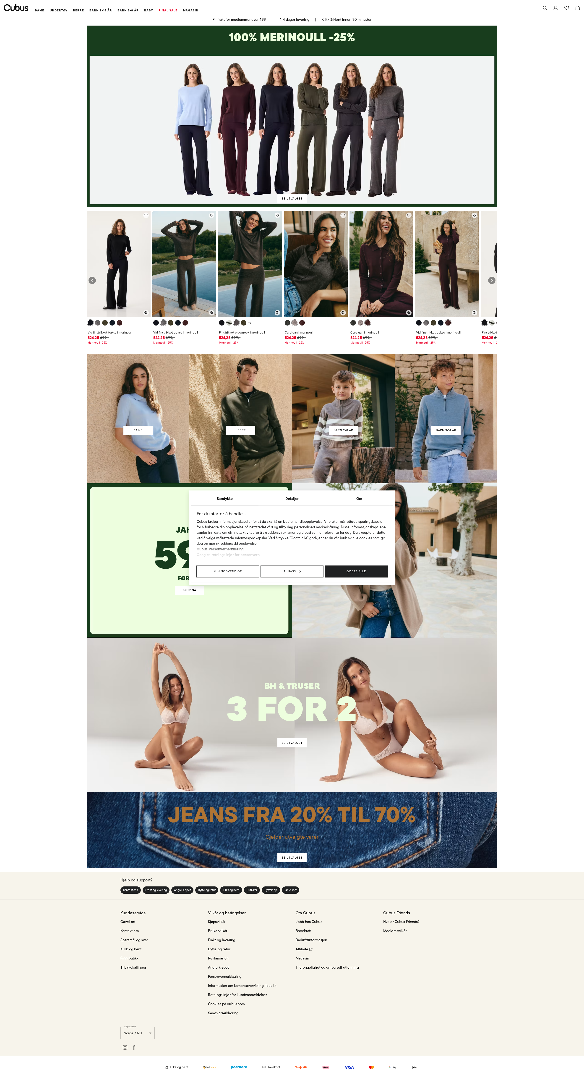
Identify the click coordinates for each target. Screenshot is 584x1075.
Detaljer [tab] (292, 498)
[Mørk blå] (112, 323)
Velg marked (130, 1026)
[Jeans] (292, 821)
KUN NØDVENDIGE (228, 571)
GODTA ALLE (356, 571)
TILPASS (290, 571)
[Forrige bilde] (92, 280)
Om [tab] (359, 498)
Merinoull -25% (97, 342)
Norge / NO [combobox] (133, 1033)
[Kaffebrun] (97, 323)
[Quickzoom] (146, 312)
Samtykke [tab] (225, 498)
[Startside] (16, 7)
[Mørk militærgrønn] (105, 323)
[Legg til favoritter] (146, 215)
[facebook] (134, 1047)
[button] (130, 890)
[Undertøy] (292, 703)
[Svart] (90, 323)
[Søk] (545, 8)
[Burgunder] (119, 323)
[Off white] (229, 323)
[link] (555, 8)
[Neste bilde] (491, 280)
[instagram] (125, 1047)
